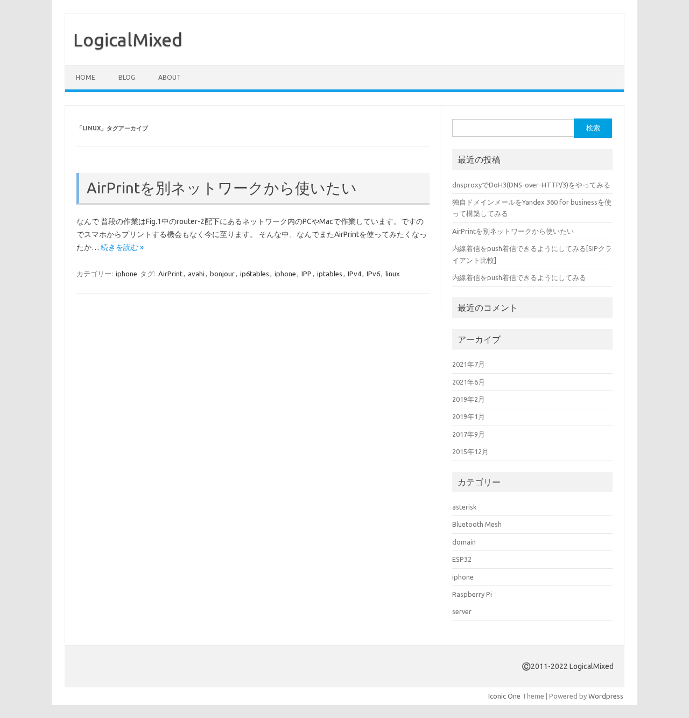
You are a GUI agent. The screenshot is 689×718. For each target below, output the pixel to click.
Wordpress (605, 696)
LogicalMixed (127, 39)
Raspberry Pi (472, 594)
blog (126, 77)
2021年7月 (468, 364)
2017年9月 (468, 434)
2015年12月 (470, 451)
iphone (126, 273)
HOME (85, 77)
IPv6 (373, 273)
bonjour (222, 273)
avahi (196, 273)
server (462, 611)
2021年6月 (468, 382)
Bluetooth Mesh (477, 524)
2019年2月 (468, 399)
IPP (306, 273)
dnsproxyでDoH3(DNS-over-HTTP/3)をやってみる (531, 185)
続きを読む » (122, 247)
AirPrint (170, 273)
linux (392, 273)
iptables (329, 273)
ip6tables (254, 273)
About (169, 77)
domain (464, 542)
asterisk (464, 507)
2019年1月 (468, 416)
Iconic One (504, 696)
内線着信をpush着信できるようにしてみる (519, 277)
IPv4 (354, 273)
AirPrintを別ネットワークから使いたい (222, 187)
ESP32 (462, 559)
